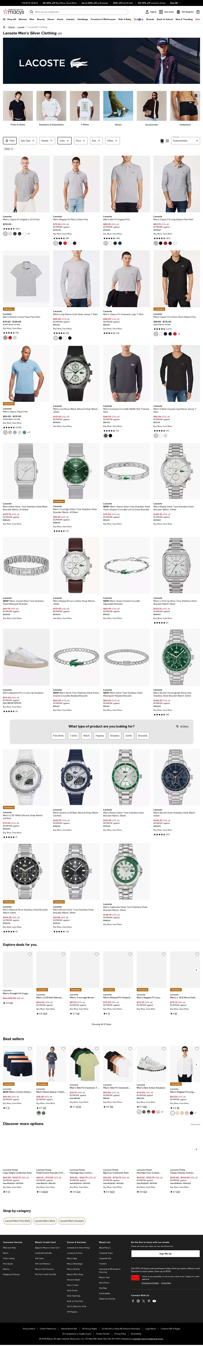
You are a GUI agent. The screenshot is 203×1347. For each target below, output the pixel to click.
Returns (6, 1269)
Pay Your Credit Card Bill (45, 1274)
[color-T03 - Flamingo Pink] (10, 233)
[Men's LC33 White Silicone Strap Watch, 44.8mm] (26, 777)
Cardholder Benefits (43, 1253)
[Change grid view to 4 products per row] (162, 141)
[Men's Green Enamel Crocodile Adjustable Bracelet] (126, 565)
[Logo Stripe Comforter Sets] (18, 1149)
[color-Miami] (187, 1113)
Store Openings (73, 1296)
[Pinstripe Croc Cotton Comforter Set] (152, 1149)
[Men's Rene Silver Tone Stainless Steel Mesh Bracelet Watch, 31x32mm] (26, 471)
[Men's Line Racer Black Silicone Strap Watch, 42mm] (76, 373)
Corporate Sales (106, 1253)
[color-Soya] (182, 1113)
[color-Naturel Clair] (177, 1113)
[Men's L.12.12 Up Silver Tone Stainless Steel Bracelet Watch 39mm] (177, 565)
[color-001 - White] (24, 233)
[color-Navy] (120, 243)
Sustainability (104, 1293)
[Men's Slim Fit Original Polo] (126, 184)
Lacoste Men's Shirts (45, 1221)
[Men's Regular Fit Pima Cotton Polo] (76, 184)
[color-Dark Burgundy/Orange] (153, 1112)
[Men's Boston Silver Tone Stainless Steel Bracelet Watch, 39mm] (126, 777)
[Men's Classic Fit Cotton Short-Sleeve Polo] (177, 278)
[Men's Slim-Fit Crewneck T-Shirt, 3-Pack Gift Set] (85, 1064)
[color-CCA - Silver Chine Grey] (5, 233)
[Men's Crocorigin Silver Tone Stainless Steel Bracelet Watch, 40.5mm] (76, 471)
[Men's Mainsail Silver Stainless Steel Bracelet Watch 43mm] (26, 871)
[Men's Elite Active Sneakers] (152, 1064)
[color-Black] (115, 243)
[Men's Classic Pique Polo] (26, 373)
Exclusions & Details (150, 1283)
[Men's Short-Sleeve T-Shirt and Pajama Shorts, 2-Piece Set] (51, 1064)
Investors (102, 1264)
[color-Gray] (158, 1112)
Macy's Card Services (44, 1269)
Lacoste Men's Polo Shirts (17, 1221)
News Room (104, 1283)
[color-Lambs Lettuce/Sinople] (43, 1113)
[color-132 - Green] (15, 233)
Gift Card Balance (42, 1264)
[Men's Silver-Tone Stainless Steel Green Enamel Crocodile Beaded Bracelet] (76, 657)
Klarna (5, 1253)
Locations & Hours (74, 1253)
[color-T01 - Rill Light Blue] (15, 337)
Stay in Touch (72, 1285)
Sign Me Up (165, 1253)
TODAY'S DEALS (29, 3)
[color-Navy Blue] (170, 243)
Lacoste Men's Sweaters (72, 1221)
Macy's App (72, 1258)
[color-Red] (165, 243)
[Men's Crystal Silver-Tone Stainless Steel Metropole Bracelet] (26, 565)
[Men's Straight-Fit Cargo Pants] (18, 969)
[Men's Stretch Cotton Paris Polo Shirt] (26, 278)
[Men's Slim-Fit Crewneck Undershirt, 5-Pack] (118, 1064)
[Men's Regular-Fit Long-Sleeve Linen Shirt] (185, 1064)
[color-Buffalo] (191, 1113)
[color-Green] (144, 1112)
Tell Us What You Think (76, 1306)
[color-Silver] (105, 243)
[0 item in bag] (198, 12)
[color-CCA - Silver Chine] (5, 337)
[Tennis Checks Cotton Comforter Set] (185, 1149)
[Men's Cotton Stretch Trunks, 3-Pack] (18, 1064)
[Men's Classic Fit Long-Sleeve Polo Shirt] (177, 184)
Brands (11, 27)
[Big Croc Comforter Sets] (118, 1149)
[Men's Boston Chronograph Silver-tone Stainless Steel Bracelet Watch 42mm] (177, 657)
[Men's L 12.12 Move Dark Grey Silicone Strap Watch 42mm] (185, 969)
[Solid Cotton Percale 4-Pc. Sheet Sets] (51, 1149)
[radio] (5, 233)
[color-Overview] (15, 432)
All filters (184, 726)
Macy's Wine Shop (75, 1274)
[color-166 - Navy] (70, 338)
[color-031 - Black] (19, 233)
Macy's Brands (73, 1269)
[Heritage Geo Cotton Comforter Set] (85, 1149)
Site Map (103, 1288)
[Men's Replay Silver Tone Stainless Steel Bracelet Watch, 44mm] (177, 471)
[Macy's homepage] (5, 28)
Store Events (72, 1290)
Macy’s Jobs (104, 1277)
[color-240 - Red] (65, 243)
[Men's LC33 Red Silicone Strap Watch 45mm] (51, 969)
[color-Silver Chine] (156, 243)
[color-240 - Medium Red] (10, 337)
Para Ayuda (8, 1264)
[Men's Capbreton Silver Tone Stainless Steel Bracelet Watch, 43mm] (126, 871)
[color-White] (110, 243)
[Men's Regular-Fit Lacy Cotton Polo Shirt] (152, 969)
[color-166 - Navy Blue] (60, 243)
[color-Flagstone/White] (39, 1113)
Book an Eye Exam (75, 1301)
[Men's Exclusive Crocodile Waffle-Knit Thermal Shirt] (126, 373)
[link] (26, 225)
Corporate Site (105, 1258)
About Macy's (104, 1248)
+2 (162, 1112)
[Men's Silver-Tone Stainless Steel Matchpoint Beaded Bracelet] (126, 657)
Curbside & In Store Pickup (78, 1248)
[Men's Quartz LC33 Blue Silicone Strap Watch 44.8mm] (76, 777)
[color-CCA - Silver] (55, 243)
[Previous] (6, 184)
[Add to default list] (30, 954)
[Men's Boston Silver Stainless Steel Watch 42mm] (177, 777)
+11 (28, 432)
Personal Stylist (73, 1280)
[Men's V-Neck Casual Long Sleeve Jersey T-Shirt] (177, 373)
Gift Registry (72, 1312)
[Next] (46, 184)
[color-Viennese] (10, 432)
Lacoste (21, 27)
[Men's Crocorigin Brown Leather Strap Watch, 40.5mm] (85, 969)
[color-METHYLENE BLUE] (24, 432)
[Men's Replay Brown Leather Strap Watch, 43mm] (76, 565)
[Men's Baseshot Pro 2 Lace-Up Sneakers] (26, 657)
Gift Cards (39, 1258)
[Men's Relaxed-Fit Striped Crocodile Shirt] (118, 969)
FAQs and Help (9, 1248)
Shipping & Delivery (11, 1274)
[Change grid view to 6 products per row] (167, 140)
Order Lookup (9, 1258)
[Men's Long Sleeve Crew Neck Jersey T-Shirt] (76, 278)
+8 (179, 334)
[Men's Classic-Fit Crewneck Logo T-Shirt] (126, 278)
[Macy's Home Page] (13, 12)
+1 (195, 1113)
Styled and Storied (107, 1299)
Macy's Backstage (74, 1264)
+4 (28, 234)
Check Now (166, 1283)
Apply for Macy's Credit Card (47, 1248)
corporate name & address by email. (148, 1339)
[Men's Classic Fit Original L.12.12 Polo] (26, 184)
